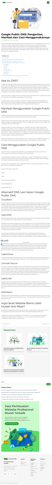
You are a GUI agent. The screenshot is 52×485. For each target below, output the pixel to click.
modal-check (25, 242)
